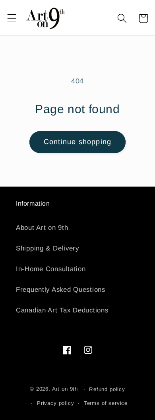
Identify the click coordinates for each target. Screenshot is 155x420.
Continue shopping (77, 142)
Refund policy (107, 389)
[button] (12, 18)
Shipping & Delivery (47, 248)
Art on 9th (65, 389)
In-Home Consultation (50, 269)
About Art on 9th (42, 227)
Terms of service (106, 403)
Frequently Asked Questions (60, 289)
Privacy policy (55, 403)
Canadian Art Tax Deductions (62, 310)
